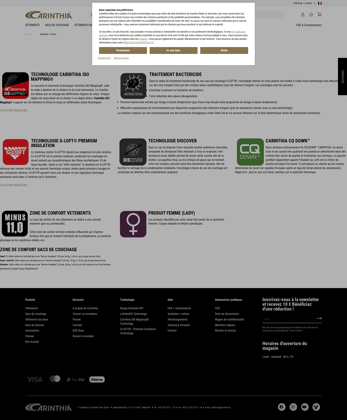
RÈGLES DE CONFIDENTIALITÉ (138, 42)
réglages (143, 38)
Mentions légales (121, 58)
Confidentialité (104, 58)
